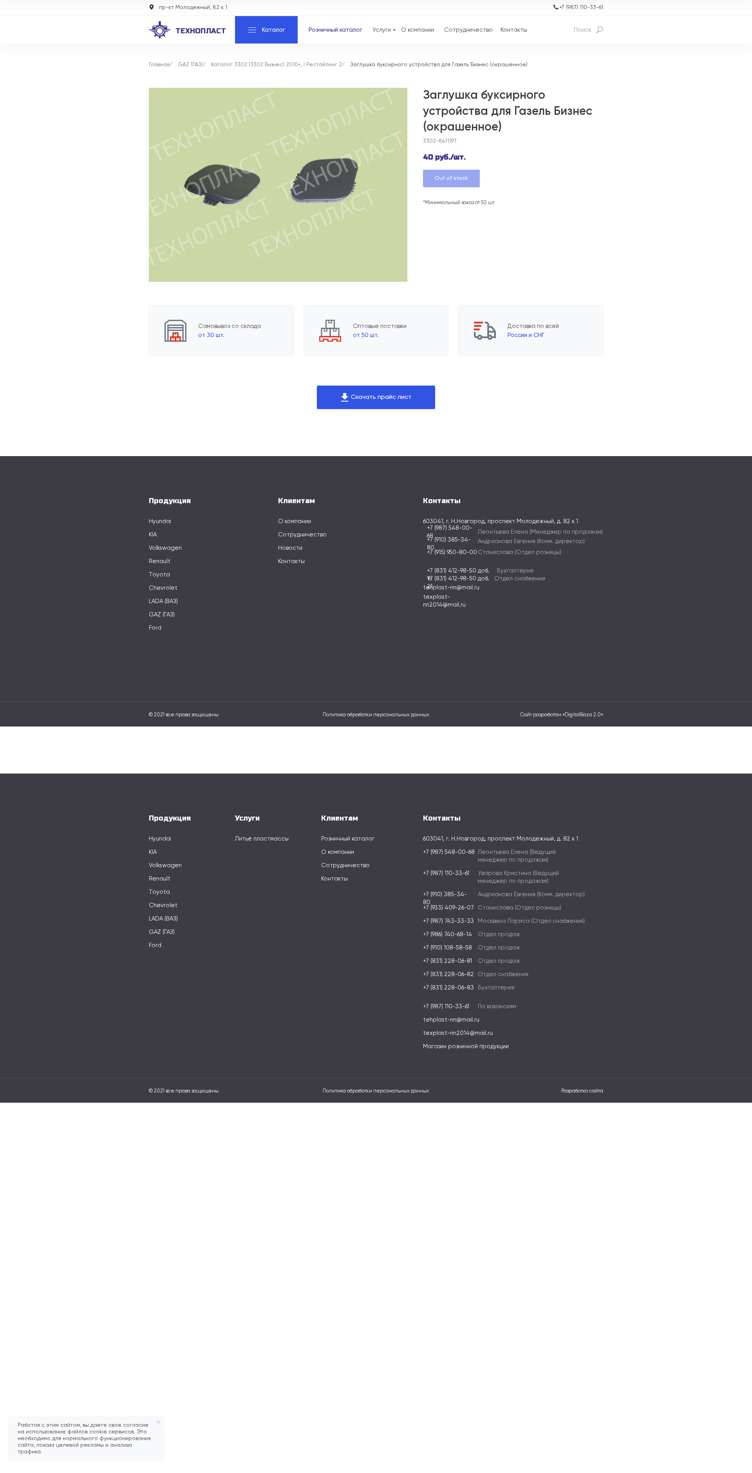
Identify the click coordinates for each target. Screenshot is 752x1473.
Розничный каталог (335, 30)
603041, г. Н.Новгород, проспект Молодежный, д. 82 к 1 (500, 839)
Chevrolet (163, 588)
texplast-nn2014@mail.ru (458, 1033)
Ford (155, 628)
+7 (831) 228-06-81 (447, 961)
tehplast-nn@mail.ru (451, 588)
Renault (159, 561)
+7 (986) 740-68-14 (447, 934)
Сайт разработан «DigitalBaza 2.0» (561, 714)
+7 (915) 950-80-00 (452, 552)
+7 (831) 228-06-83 (448, 988)
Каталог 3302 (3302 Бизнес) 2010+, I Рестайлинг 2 (276, 64)
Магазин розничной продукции (466, 1046)
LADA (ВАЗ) (163, 601)
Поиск (583, 30)
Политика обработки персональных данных (376, 714)
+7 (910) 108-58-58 (447, 948)
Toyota (159, 575)
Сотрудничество (468, 30)
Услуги (381, 30)
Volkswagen (165, 548)
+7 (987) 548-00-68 (449, 852)
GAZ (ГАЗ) (190, 64)
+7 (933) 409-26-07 (448, 908)
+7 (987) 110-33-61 (581, 7)
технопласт (200, 31)
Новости (290, 548)
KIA (153, 535)
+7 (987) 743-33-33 (448, 921)
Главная (159, 64)
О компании (417, 30)
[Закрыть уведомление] (159, 1422)
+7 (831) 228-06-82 (448, 974)
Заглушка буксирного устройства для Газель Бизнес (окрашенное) (439, 64)
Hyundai (160, 521)
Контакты (514, 30)
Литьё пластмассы (262, 839)
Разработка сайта (582, 1091)
